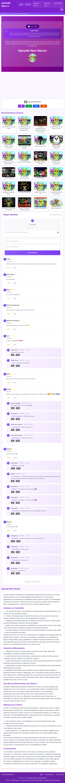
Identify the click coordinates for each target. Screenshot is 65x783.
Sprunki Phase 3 (42, 777)
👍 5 (13, 408)
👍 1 (13, 481)
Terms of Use (60, 774)
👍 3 (13, 429)
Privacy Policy (49, 774)
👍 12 (13, 468)
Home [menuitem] (21, 4)
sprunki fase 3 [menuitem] (36, 4)
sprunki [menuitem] (28, 4)
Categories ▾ (58, 4)
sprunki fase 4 (5, 4)
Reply (14, 267)
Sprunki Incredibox (32, 777)
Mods (51, 780)
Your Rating (32, 224)
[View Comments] (21, 106)
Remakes (46, 780)
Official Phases (15, 780)
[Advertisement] (32, 85)
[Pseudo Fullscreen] (36, 106)
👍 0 (13, 502)
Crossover (31, 780)
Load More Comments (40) (32, 581)
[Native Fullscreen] (28, 106)
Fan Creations (39, 780)
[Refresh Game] (43, 106)
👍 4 (13, 365)
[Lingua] (62, 9)
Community (57, 780)
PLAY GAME (34, 26)
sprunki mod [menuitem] (47, 4)
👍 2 (13, 354)
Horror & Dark (24, 780)
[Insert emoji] (58, 232)
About (41, 774)
